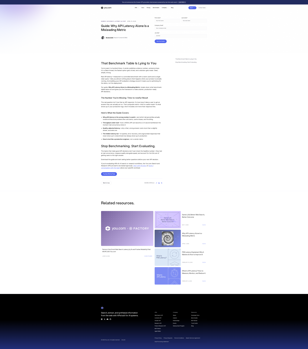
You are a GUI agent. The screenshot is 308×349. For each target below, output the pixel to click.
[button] (136, 7)
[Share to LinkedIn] (159, 183)
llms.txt (123, 339)
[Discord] (107, 319)
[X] (105, 319)
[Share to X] (161, 183)
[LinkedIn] (102, 319)
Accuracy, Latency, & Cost (116, 21)
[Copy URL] (156, 183)
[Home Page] (102, 308)
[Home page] (106, 8)
